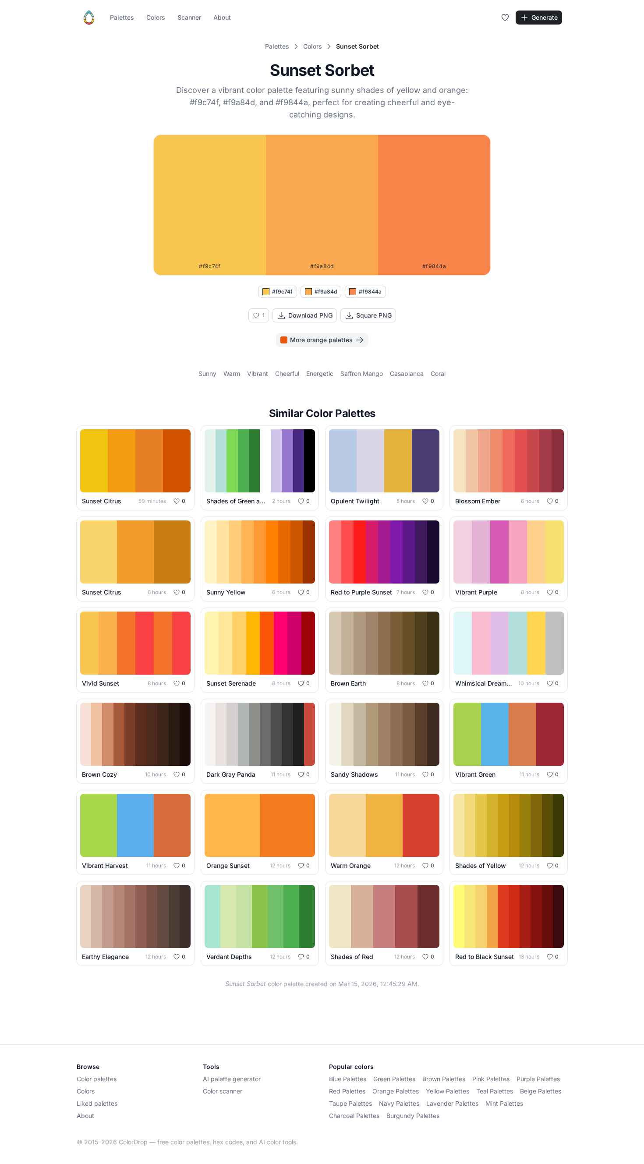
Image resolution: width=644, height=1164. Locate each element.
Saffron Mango (361, 373)
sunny (207, 373)
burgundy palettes (412, 1115)
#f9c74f (282, 291)
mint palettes (504, 1103)
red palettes (347, 1091)
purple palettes (538, 1079)
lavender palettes (452, 1103)
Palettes (122, 17)
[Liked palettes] (505, 18)
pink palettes (491, 1079)
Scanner (189, 17)
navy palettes (399, 1103)
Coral (438, 373)
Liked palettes (97, 1103)
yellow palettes (447, 1091)
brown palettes (443, 1079)
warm (231, 373)
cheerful (287, 373)
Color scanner (222, 1091)
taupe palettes (350, 1103)
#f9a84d (326, 291)
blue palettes (347, 1079)
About (222, 17)
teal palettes (494, 1091)
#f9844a (370, 291)
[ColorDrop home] (89, 18)
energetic (319, 373)
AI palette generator (232, 1079)
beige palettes (540, 1091)
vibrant (257, 373)
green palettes (394, 1079)
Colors (155, 17)
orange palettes (395, 1091)
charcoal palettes (354, 1115)
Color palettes (97, 1079)
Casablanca (407, 373)
